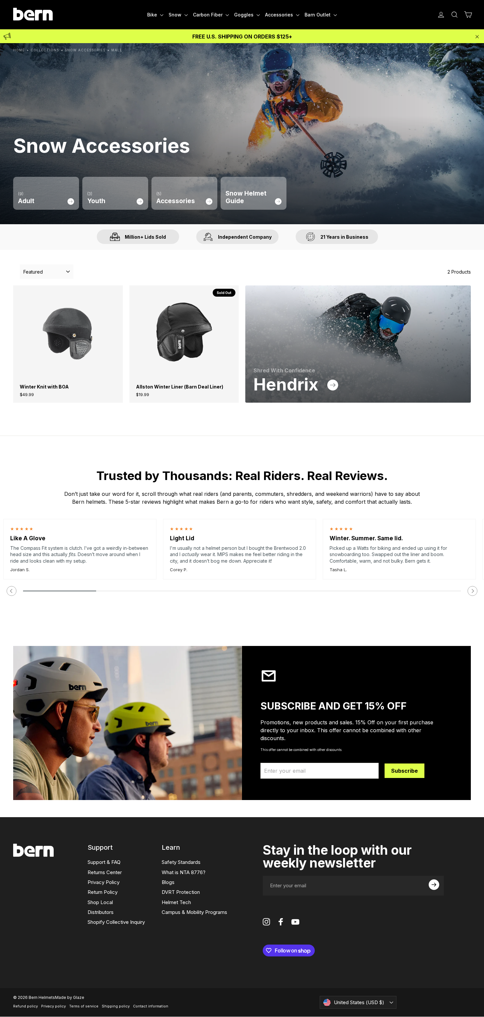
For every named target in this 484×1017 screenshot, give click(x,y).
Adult (26, 198)
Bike (152, 14)
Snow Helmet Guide (246, 197)
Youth (96, 198)
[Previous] (11, 591)
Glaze (78, 997)
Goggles (244, 14)
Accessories (279, 14)
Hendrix (288, 384)
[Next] (472, 591)
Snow (176, 14)
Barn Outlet (318, 14)
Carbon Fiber (208, 14)
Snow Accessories (85, 50)
